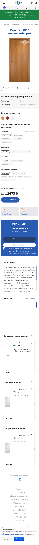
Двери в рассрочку (19, 496)
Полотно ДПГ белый (21, 395)
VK (20, 482)
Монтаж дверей (19, 517)
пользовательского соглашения (11, 536)
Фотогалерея (19, 503)
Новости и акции (19, 499)
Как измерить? (29, 132)
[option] (19, 60)
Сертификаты (19, 510)
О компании (19, 492)
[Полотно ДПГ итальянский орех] (7, 118)
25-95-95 (25, 231)
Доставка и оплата (20, 513)
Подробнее (6, 214)
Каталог (19, 489)
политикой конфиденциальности (18, 252)
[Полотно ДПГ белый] (12, 118)
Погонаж (19, 506)
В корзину (12, 200)
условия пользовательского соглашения (21, 254)
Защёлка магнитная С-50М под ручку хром (21, 350)
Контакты (19, 520)
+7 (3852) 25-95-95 (19, 15)
